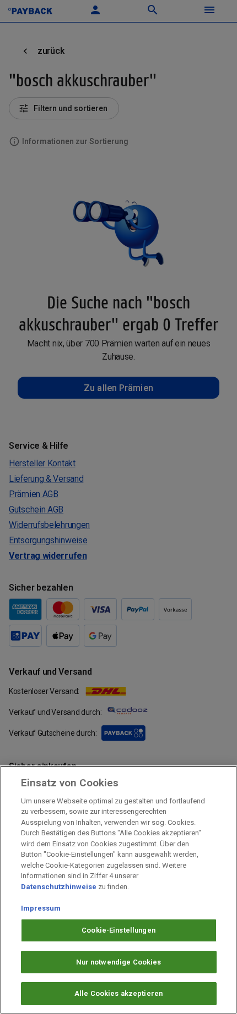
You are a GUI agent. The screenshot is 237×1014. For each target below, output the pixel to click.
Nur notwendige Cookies (118, 962)
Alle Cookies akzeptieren (118, 993)
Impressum (41, 908)
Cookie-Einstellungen (118, 930)
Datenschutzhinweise (58, 887)
